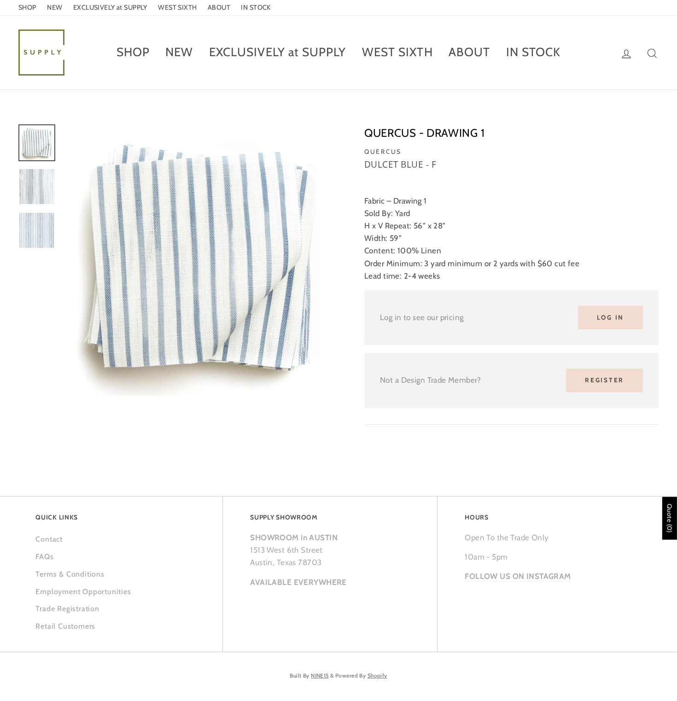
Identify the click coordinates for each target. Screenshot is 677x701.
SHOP (27, 7)
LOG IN (610, 317)
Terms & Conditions (69, 574)
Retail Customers (65, 626)
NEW (54, 7)
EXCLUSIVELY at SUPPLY (110, 7)
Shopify (377, 675)
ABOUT (219, 7)
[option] (197, 260)
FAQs (44, 556)
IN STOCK (255, 7)
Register (604, 380)
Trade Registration (67, 608)
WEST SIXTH (177, 7)
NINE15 (320, 675)
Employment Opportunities (83, 591)
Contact (49, 539)
